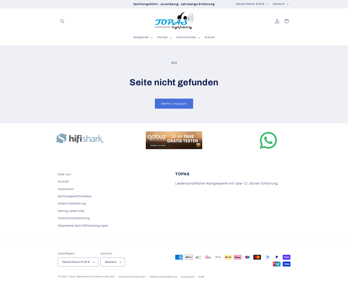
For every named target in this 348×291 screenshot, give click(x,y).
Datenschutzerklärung (74, 218)
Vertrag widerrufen (71, 211)
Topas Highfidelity (79, 277)
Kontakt (63, 181)
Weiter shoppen (174, 103)
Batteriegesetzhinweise (74, 196)
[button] (62, 21)
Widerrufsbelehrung (72, 203)
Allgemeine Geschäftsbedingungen (83, 225)
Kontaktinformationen (132, 277)
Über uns (64, 174)
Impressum (66, 189)
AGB (201, 277)
